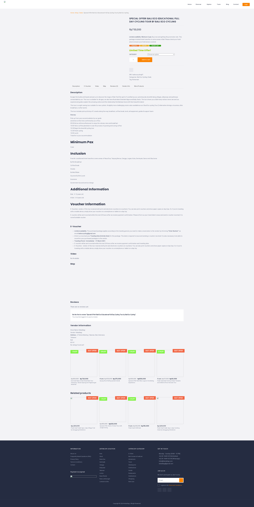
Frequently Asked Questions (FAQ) (80, 456)
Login (246, 4)
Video (97, 86)
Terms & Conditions (76, 462)
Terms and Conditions (175, 485)
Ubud (101, 456)
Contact (236, 4)
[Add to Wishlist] (131, 70)
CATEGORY (133, 54)
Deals (81, 13)
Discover (198, 4)
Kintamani (135, 79)
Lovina (101, 473)
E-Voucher (87, 86)
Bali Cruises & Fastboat (135, 456)
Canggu (102, 465)
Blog (227, 4)
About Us (73, 453)
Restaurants (132, 473)
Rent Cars (131, 481)
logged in (84, 317)
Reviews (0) (114, 86)
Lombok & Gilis (104, 481)
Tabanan (102, 470)
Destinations (132, 467)
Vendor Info (126, 86)
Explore (209, 4)
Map (104, 86)
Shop (76, 13)
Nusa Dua (102, 459)
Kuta (101, 453)
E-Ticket (130, 453)
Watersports (132, 465)
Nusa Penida (103, 476)
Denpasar (102, 467)
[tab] (76, 86)
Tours (218, 4)
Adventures (131, 459)
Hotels (130, 470)
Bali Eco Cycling (142, 77)
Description (76, 86)
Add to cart (146, 60)
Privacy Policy (74, 459)
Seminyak (102, 462)
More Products (139, 86)
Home (189, 4)
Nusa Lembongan (105, 479)
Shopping (131, 479)
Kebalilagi (79, 332)
